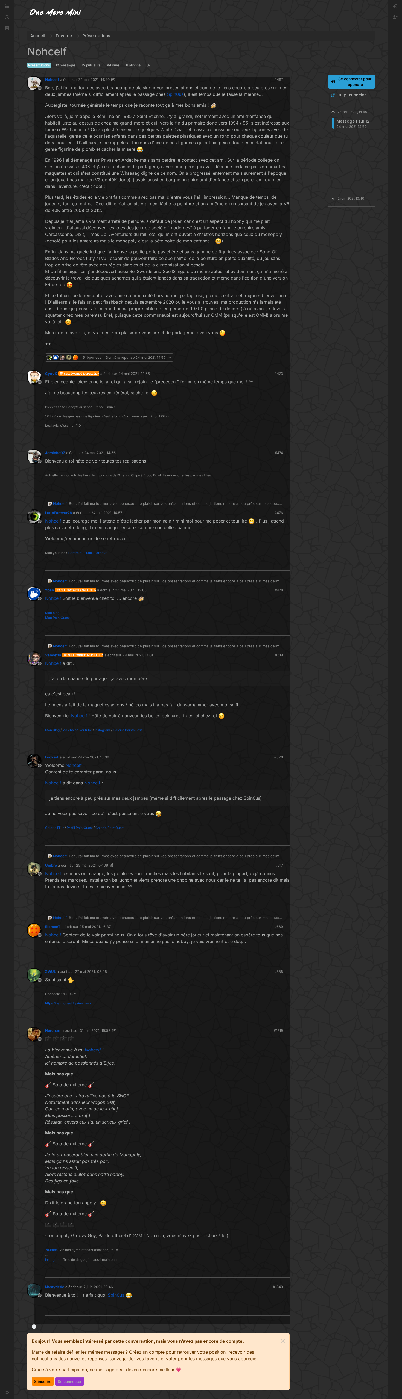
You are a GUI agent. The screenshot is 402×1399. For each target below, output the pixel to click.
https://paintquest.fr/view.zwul (68, 1003)
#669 (278, 926)
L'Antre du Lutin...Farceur (87, 553)
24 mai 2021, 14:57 (106, 513)
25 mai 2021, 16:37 (95, 926)
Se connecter (69, 1381)
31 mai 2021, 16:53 (95, 1030)
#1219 (278, 1030)
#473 (279, 373)
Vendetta (53, 655)
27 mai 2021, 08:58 (91, 971)
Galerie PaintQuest (127, 730)
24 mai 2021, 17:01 (138, 655)
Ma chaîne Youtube (77, 730)
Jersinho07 (55, 452)
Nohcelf (52, 79)
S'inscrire (42, 1381)
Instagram (102, 730)
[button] (7, 28)
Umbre (51, 865)
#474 (279, 452)
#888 (278, 971)
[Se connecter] (395, 6)
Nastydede (54, 1287)
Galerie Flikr (54, 828)
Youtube (51, 1250)
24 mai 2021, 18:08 (93, 757)
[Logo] (55, 13)
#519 (279, 655)
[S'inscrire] (395, 17)
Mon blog (52, 613)
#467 (279, 79)
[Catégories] (7, 6)
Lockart (52, 757)
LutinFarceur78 (58, 513)
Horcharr (53, 1030)
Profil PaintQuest (80, 828)
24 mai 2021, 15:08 (131, 590)
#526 (278, 757)
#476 (279, 513)
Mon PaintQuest (57, 618)
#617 (279, 865)
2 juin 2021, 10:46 (98, 1287)
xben (49, 590)
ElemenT (52, 926)
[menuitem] (395, 6)
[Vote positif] (275, 357)
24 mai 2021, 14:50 (94, 79)
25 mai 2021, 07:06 (92, 865)
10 (285, 357)
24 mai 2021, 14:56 (134, 373)
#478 (279, 590)
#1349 (278, 1287)
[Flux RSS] (149, 65)
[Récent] (7, 17)
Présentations (39, 65)
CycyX (51, 373)
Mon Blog (52, 730)
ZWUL (50, 971)
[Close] (282, 1341)
